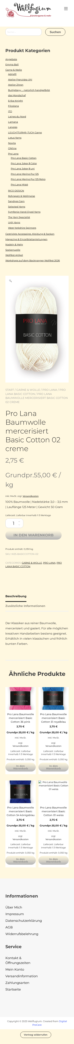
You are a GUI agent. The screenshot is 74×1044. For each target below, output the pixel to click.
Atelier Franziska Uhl (20, 79)
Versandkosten (31, 496)
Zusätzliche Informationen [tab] (25, 606)
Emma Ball (12, 64)
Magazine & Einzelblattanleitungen (26, 239)
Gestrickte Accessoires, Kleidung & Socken (29, 233)
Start (9, 390)
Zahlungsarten (17, 983)
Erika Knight (15, 100)
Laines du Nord (17, 116)
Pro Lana (49, 390)
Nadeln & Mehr (14, 244)
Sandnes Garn (16, 201)
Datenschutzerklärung (23, 921)
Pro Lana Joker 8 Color (24, 163)
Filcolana (13, 105)
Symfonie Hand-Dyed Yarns (24, 211)
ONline (12, 148)
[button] (10, 280)
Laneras (12, 127)
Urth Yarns (14, 222)
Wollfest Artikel (14, 255)
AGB (9, 927)
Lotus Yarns (14, 137)
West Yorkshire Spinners (22, 227)
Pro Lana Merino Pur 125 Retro (28, 179)
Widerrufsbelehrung (21, 934)
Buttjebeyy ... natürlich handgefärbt (29, 90)
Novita (12, 143)
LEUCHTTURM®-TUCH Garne (25, 132)
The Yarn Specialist (19, 217)
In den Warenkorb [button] (20, 767)
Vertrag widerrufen (35, 1034)
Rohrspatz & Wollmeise (21, 196)
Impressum (14, 914)
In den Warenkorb (33, 535)
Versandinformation (21, 976)
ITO (10, 111)
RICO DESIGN (16, 190)
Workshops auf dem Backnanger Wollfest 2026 (32, 260)
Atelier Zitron (15, 84)
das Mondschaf (17, 95)
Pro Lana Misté (19, 184)
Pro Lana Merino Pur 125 (25, 174)
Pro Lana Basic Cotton (23, 158)
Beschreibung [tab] (15, 596)
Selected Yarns (16, 206)
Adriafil (12, 74)
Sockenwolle (12, 249)
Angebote (11, 59)
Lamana (13, 121)
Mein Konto (14, 969)
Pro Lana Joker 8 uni (23, 168)
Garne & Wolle (28, 390)
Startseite (13, 989)
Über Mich (13, 907)
